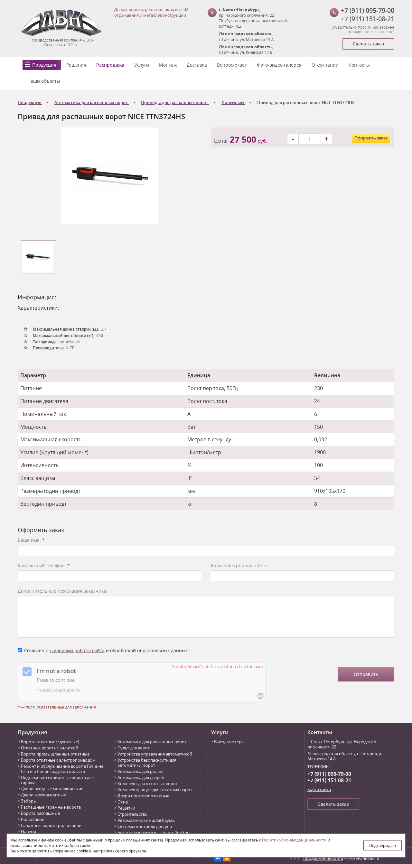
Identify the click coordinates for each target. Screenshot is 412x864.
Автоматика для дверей (140, 777)
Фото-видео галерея (279, 65)
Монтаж (168, 65)
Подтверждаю (382, 845)
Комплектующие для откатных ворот (154, 790)
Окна (122, 802)
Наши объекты (43, 81)
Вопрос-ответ (232, 65)
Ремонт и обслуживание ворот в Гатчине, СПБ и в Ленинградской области (62, 768)
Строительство (132, 814)
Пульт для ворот (133, 748)
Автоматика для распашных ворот (151, 742)
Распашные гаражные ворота (51, 807)
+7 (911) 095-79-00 (367, 10)
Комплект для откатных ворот (147, 783)
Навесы (28, 831)
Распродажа (110, 65)
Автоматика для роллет (140, 771)
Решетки (126, 808)
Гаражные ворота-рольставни (51, 825)
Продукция (44, 65)
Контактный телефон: (44, 565)
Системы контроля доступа (144, 826)
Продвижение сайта (323, 858)
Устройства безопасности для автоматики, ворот (146, 762)
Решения (76, 65)
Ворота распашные (40, 813)
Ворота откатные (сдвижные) (50, 742)
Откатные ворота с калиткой (49, 748)
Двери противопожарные (143, 796)
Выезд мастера (229, 742)
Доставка (197, 65)
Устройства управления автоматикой (154, 754)
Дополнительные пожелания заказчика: (63, 591)
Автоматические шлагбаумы (146, 820)
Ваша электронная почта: (239, 565)
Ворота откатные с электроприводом (58, 760)
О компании (325, 65)
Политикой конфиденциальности (294, 839)
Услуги (141, 65)
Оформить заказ (371, 138)
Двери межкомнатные (43, 795)
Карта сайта (319, 789)
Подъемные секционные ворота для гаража (57, 780)
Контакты (359, 65)
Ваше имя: (31, 540)
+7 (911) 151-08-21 (367, 18)
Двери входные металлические (52, 789)
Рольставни (32, 819)
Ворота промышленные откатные (55, 754)
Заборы (29, 801)
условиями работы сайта (77, 650)
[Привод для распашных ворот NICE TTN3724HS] (109, 175)
